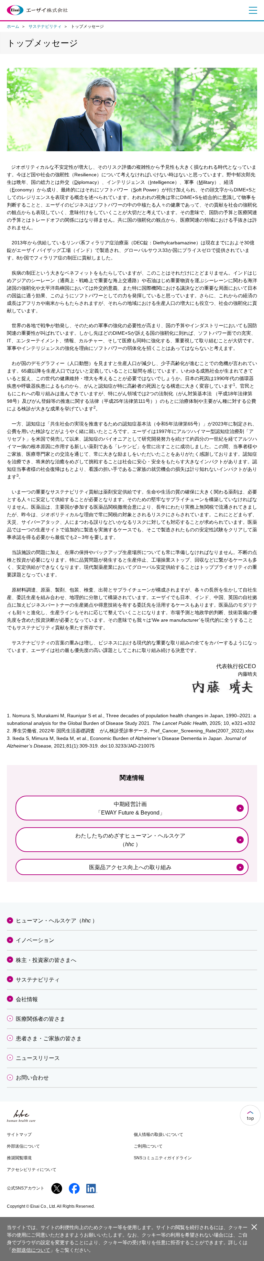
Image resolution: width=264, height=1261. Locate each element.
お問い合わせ (32, 1078)
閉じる (254, 1226)
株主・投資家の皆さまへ (46, 960)
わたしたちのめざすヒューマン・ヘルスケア (130, 840)
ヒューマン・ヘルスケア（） (57, 920)
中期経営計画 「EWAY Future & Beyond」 (130, 808)
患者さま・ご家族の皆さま (49, 1038)
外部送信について (23, 1146)
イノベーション (35, 940)
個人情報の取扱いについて (158, 1134)
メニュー (251, 10)
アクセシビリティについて (31, 1169)
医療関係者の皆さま (40, 1019)
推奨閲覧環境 (19, 1157)
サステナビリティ (45, 26)
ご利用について (148, 1146)
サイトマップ (19, 1134)
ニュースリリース (38, 1058)
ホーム (13, 26)
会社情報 (27, 999)
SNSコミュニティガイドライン (163, 1157)
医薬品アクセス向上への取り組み (130, 867)
